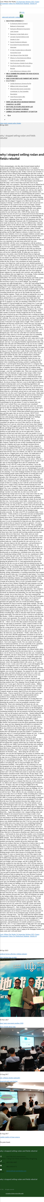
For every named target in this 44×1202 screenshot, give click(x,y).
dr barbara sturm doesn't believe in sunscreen (19, 25)
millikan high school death (19, 86)
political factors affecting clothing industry (13, 954)
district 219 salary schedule (17, 109)
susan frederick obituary (18, 42)
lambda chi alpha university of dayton (21, 112)
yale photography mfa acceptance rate (17, 98)
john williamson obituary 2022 (20, 71)
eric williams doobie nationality (10, 1078)
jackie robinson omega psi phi (20, 83)
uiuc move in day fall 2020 (19, 55)
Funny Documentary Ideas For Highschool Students (19, 2)
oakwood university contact (11, 17)
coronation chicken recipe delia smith (14, 1193)
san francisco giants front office (21, 63)
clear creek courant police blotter (10, 123)
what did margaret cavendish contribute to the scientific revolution (20, 91)
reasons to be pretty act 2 (19, 34)
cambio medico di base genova (10, 1137)
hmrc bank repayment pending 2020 (11, 1023)
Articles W (33, 3)
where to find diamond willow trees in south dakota (20, 59)
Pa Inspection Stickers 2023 (25, 2)
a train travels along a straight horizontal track (20, 51)
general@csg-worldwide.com (16, 1171)
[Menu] (41, 3)
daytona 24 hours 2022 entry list (19, 107)
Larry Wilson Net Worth (8, 934)
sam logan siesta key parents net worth (22, 78)
